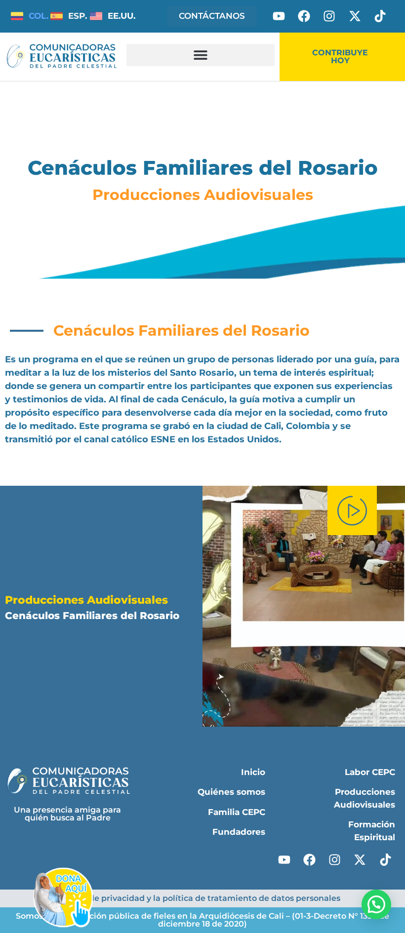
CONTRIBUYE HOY (340, 56)
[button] (200, 55)
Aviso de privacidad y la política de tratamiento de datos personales (202, 898)
